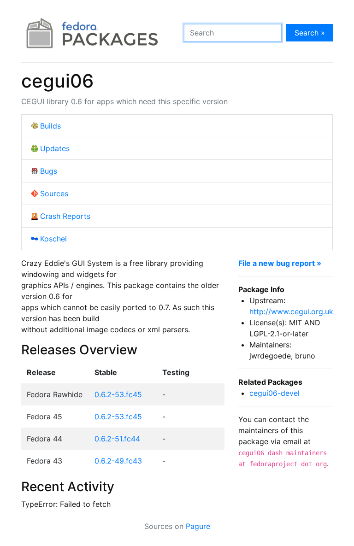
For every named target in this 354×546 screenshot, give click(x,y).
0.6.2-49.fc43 (118, 460)
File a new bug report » (279, 263)
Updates (55, 148)
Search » (310, 32)
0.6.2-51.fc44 (117, 438)
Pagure (198, 526)
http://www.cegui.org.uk (291, 311)
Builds (50, 125)
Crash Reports (65, 216)
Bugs (48, 171)
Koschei (53, 238)
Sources (54, 193)
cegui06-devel (274, 393)
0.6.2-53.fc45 (118, 394)
